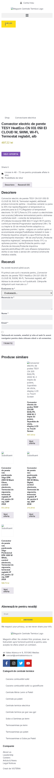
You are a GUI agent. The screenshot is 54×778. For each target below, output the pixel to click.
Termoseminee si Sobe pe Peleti (21, 738)
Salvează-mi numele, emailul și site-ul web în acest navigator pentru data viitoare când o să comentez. (26, 336)
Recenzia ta (7, 297)
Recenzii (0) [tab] (24, 184)
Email (4, 323)
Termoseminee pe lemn (17, 725)
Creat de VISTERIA (11, 768)
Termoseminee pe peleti (17, 732)
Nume (4, 313)
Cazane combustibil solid (17, 679)
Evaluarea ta (8, 288)
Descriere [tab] (9, 184)
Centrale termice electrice (18, 705)
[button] (27, 15)
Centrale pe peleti (14, 699)
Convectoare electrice (25, 117)
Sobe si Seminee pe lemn (17, 718)
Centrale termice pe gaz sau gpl (21, 712)
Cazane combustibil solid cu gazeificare (24, 685)
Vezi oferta (10, 154)
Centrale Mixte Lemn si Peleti (19, 692)
